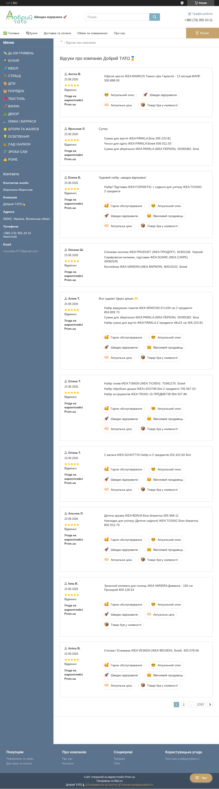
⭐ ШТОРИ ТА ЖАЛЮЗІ (21, 129)
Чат (204, 778)
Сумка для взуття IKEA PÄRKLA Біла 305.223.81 (137, 138)
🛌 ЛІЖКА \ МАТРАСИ (19, 121)
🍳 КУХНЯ (11, 60)
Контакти (68, 763)
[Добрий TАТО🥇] (19, 16)
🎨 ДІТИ (9, 83)
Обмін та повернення (92, 33)
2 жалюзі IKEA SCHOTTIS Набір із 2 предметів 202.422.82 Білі (147, 455)
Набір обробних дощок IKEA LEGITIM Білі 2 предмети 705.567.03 (150, 388)
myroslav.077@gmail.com (20, 251)
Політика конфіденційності (182, 758)
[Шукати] (154, 17)
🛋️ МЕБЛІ (10, 68)
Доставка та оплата (57, 33)
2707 (200, 704)
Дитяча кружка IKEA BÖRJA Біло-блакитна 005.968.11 (141, 515)
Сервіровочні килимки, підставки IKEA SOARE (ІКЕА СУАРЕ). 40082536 (146, 259)
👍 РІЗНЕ (10, 159)
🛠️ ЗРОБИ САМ (15, 152)
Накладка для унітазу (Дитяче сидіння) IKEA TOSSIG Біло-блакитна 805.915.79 (151, 522)
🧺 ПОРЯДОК (13, 91)
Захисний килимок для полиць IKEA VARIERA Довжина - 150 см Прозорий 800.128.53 (148, 587)
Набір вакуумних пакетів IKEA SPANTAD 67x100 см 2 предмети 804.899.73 (148, 310)
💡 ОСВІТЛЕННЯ (16, 136)
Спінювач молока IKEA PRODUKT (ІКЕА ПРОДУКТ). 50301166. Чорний (153, 252)
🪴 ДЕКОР (11, 114)
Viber (117, 763)
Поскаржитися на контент (102, 784)
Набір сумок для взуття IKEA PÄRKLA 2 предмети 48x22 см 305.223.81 (153, 322)
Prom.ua (130, 777)
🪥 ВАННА (11, 106)
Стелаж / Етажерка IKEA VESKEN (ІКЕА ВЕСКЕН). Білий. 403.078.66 (151, 650)
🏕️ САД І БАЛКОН (17, 144)
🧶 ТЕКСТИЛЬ (14, 98)
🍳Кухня (31, 33)
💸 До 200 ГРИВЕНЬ (18, 53)
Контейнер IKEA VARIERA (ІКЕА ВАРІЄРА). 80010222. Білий (145, 266)
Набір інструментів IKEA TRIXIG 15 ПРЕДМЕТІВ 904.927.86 (145, 394)
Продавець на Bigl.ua (110, 780)
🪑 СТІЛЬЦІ (12, 76)
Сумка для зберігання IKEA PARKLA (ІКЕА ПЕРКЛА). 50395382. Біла (151, 149)
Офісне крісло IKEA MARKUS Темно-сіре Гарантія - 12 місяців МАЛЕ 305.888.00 (152, 78)
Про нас (119, 33)
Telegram (119, 758)
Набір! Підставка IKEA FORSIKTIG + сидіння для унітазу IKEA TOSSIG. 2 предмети (153, 189)
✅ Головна (11, 33)
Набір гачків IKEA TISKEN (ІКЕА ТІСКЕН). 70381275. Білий (144, 383)
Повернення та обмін (19, 758)
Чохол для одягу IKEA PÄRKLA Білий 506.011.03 (137, 143)
